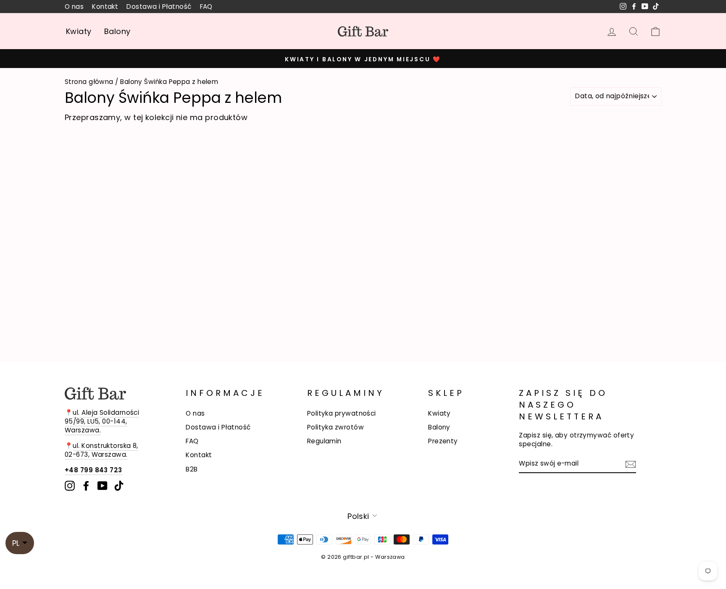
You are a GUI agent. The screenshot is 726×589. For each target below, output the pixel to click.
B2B (191, 469)
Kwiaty (79, 31)
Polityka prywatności (341, 413)
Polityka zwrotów (335, 427)
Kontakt (105, 6)
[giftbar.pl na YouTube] (102, 486)
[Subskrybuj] (630, 463)
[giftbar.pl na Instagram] (70, 486)
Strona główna (89, 81)
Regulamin (324, 441)
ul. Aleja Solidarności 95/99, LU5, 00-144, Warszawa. (102, 421)
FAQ (206, 6)
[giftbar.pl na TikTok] (119, 486)
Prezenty (443, 441)
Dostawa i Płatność (158, 6)
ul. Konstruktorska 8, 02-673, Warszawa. (101, 450)
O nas (74, 6)
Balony (117, 31)
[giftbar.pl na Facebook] (86, 486)
